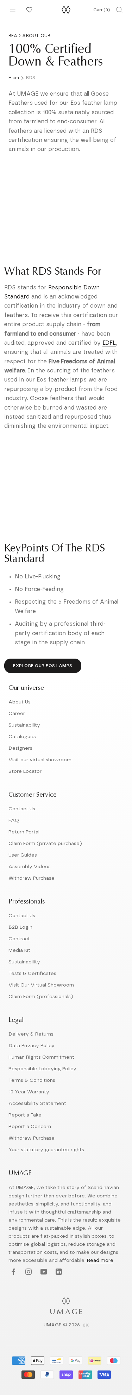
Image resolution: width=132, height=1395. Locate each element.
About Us (19, 702)
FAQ (13, 820)
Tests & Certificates (32, 973)
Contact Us (21, 808)
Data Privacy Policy (31, 1045)
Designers (20, 748)
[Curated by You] (28, 9)
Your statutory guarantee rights (46, 1149)
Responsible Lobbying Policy (42, 1068)
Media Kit (19, 950)
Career (16, 713)
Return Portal (23, 832)
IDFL (109, 343)
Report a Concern (29, 1126)
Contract (19, 938)
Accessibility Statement (37, 1103)
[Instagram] (28, 1272)
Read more (100, 1260)
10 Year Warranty (28, 1092)
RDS (30, 78)
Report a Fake (25, 1115)
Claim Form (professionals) (40, 996)
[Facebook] (12, 1272)
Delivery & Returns (31, 1034)
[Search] (119, 10)
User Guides (22, 855)
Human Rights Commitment (41, 1057)
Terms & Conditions (31, 1080)
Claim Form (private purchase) (45, 843)
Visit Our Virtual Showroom (41, 985)
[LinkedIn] (58, 1272)
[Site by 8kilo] (86, 1325)
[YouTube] (43, 1272)
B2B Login (20, 927)
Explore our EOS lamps (43, 666)
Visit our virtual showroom (39, 759)
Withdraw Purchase (31, 878)
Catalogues (22, 736)
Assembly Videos (29, 866)
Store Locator (25, 771)
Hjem (13, 78)
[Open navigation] (12, 10)
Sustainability (24, 725)
